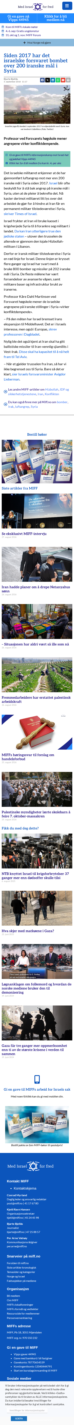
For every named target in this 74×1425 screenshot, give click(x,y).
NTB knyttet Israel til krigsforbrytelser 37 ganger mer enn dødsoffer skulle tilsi (35, 876)
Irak (11, 406)
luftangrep (22, 406)
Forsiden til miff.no (18, 1263)
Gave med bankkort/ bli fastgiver (33, 1358)
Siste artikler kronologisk (21, 1267)
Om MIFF (12, 1300)
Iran (40, 394)
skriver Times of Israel (20, 214)
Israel (53, 183)
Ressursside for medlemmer (23, 1313)
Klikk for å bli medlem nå (55, 18)
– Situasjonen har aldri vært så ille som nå (35, 644)
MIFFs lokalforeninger (20, 1304)
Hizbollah (51, 389)
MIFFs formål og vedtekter (22, 1309)
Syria (34, 406)
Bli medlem (13, 1295)
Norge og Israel (16, 1276)
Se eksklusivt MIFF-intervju (24, 534)
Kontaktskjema (25, 1188)
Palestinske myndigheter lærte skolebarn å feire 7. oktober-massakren (36, 814)
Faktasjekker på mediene (21, 1280)
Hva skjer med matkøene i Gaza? (28, 931)
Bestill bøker (37, 435)
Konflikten (52, 394)
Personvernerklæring (19, 1317)
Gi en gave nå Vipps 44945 (18, 18)
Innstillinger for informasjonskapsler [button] (27, 1410)
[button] (58, 80)
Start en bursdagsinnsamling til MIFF (35, 1370)
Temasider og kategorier (21, 1271)
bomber (62, 402)
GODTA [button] (19, 1418)
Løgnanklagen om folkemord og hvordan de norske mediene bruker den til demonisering (36, 988)
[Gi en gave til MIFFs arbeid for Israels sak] (37, 1079)
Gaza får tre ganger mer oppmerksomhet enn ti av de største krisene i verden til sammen (34, 1050)
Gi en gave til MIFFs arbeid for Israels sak (37, 1090)
